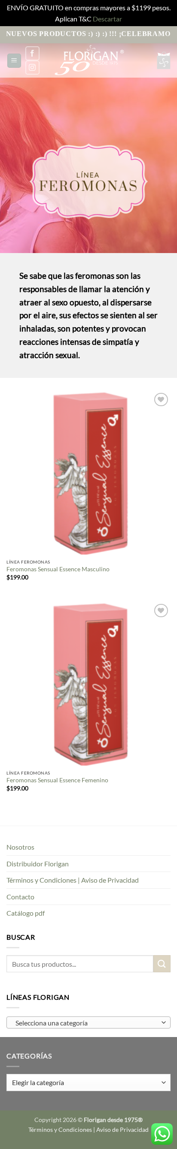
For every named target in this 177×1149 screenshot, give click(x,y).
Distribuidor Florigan (37, 863)
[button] (14, 61)
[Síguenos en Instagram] (32, 67)
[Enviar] (162, 963)
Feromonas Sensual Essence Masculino (58, 569)
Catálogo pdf (25, 913)
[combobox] (88, 1022)
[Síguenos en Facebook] (32, 53)
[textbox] (86, 1023)
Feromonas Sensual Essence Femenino (57, 780)
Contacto (20, 897)
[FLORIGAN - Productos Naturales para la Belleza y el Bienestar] (88, 60)
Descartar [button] (107, 19)
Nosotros (20, 847)
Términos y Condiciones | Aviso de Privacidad (72, 880)
